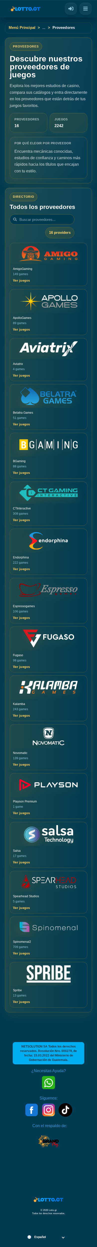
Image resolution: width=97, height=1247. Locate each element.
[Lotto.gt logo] (23, 8)
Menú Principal (22, 28)
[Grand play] (48, 1143)
